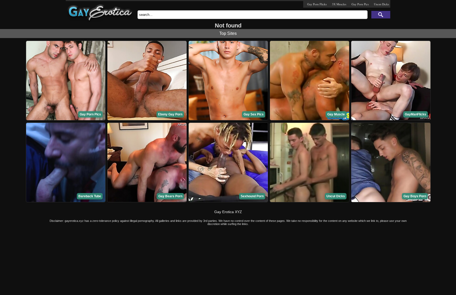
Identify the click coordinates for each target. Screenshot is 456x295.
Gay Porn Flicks (317, 4)
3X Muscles (339, 4)
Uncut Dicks (381, 4)
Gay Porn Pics (360, 4)
